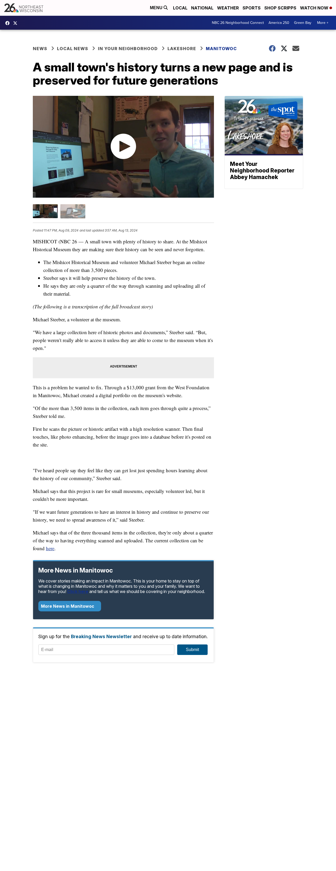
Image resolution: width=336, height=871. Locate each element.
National (202, 8)
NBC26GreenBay (8, 23)
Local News (72, 48)
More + (322, 22)
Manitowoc (221, 48)
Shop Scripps (280, 8)
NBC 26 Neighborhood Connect (238, 22)
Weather (228, 8)
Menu (157, 8)
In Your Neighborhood (128, 48)
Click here (77, 591)
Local (180, 8)
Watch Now (314, 8)
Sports (252, 8)
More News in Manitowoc (68, 606)
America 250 (279, 22)
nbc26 (16, 23)
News (40, 48)
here (50, 548)
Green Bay (302, 22)
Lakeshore (181, 48)
